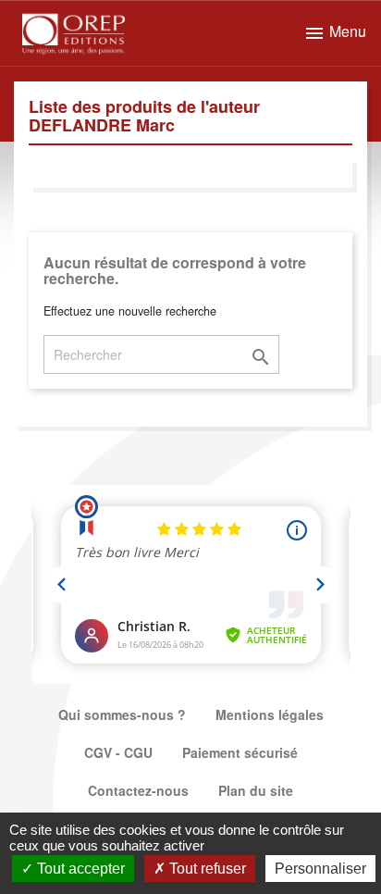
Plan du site (255, 790)
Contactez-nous (138, 790)
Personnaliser (320, 868)
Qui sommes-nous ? (122, 714)
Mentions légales (269, 714)
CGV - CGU (118, 752)
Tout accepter (79, 868)
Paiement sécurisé (240, 752)
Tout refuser (206, 868)
